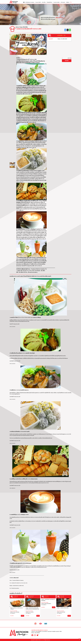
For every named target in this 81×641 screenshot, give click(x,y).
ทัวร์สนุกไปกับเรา (49, 2)
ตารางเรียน (44, 2)
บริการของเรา (63, 2)
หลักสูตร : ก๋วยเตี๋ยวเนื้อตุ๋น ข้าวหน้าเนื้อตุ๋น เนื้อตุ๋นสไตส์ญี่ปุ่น (48, 600)
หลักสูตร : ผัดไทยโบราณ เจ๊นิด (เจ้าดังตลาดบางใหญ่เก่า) (16, 608)
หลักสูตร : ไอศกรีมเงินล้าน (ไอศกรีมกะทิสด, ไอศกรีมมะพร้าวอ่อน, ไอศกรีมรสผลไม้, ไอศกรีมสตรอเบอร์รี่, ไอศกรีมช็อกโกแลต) (32, 609)
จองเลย (66, 61)
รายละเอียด (12, 615)
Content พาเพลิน (56, 2)
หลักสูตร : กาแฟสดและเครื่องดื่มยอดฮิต (62, 607)
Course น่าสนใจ (38, 2)
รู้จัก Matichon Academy (30, 2)
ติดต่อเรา (67, 2)
